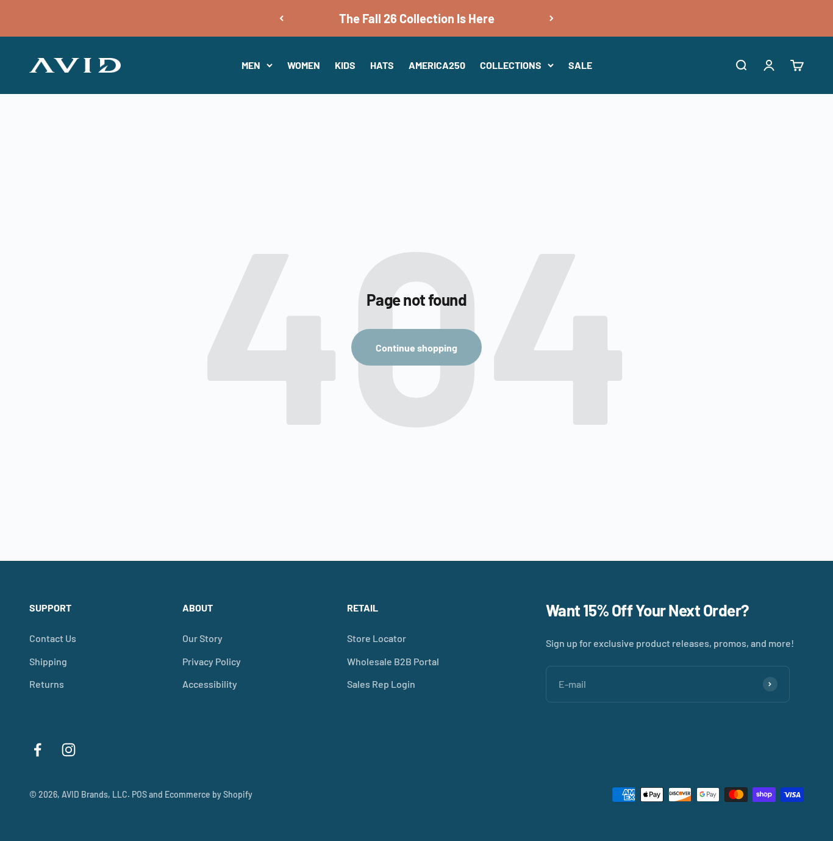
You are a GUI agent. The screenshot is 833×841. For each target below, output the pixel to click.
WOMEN (303, 65)
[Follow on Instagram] (68, 750)
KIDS (345, 65)
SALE (580, 65)
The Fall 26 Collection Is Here (417, 18)
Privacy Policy (211, 661)
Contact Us (52, 638)
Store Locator (376, 638)
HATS (382, 65)
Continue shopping (416, 347)
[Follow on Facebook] (37, 750)
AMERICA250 (437, 65)
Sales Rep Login (381, 684)
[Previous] (281, 18)
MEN (250, 65)
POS (139, 794)
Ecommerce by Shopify (208, 794)
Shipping (48, 661)
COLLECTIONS (511, 65)
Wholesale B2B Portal (393, 661)
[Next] (551, 18)
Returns (46, 684)
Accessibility (209, 684)
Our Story (202, 638)
